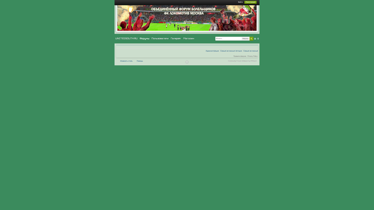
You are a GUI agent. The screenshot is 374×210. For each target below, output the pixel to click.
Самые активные (250, 51)
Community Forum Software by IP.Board (242, 61)
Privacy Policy (252, 56)
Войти (240, 2)
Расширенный (255, 39)
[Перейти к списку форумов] (187, 18)
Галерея (176, 38)
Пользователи (160, 38)
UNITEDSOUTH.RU (126, 38)
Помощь (140, 61)
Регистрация (250, 2)
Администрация (212, 51)
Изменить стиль (126, 61)
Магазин (188, 38)
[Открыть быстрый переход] (258, 38)
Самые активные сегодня (231, 51)
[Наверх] (187, 62)
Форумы (144, 38)
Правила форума (239, 56)
